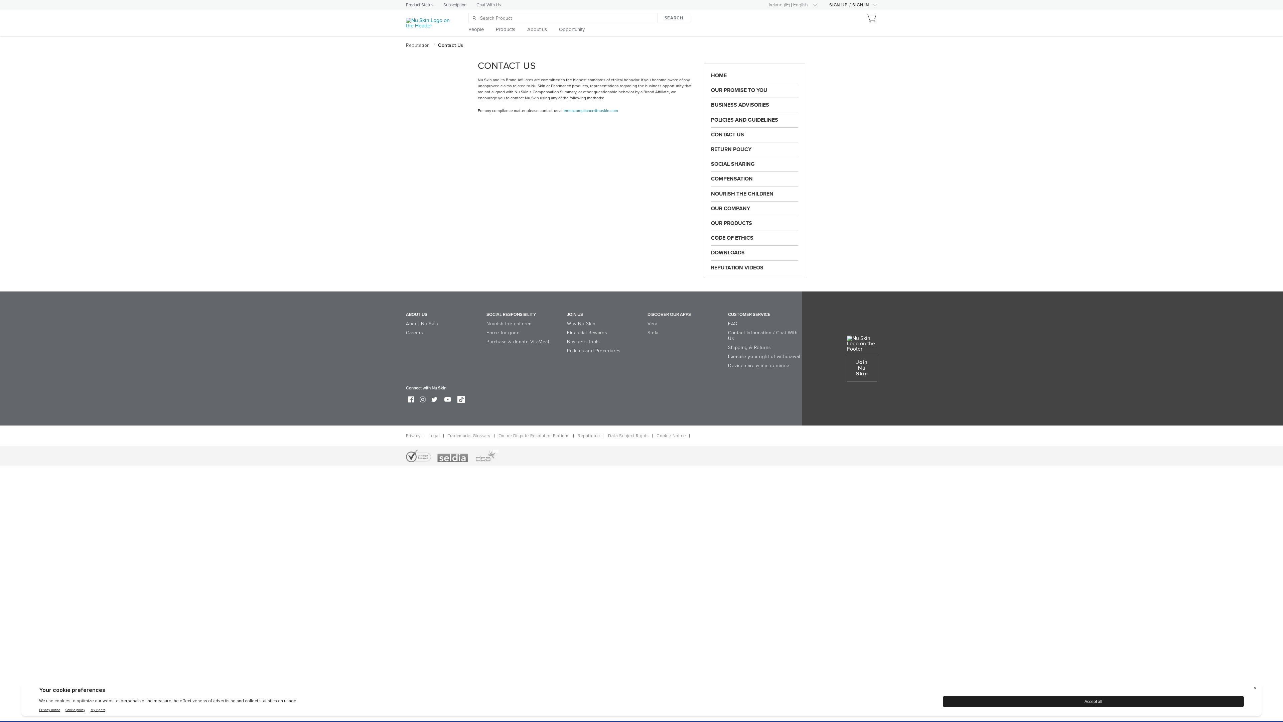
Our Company (730, 208)
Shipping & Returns (749, 347)
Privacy (413, 436)
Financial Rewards (587, 333)
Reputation (589, 436)
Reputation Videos (737, 267)
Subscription (454, 5)
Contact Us (727, 134)
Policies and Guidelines (744, 120)
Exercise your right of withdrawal (764, 356)
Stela (653, 333)
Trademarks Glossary (469, 436)
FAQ (733, 324)
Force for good (503, 333)
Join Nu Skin (862, 368)
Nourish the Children (742, 194)
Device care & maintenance (759, 365)
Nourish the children (509, 324)
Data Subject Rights (628, 436)
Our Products (731, 223)
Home (719, 75)
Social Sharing (733, 164)
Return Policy (731, 149)
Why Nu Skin (581, 324)
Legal (434, 436)
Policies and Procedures (593, 351)
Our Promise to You (739, 90)
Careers (414, 333)
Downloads (728, 252)
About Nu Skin (422, 324)
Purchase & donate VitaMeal (517, 342)
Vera (652, 324)
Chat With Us (488, 5)
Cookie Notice (671, 436)
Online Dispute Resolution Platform (534, 436)
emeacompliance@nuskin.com (591, 110)
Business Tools (583, 342)
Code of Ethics (732, 238)
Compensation (732, 178)
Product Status (419, 5)
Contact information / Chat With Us (763, 335)
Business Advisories (740, 105)
